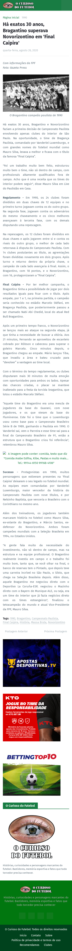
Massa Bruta (38, 622)
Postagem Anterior (16, 631)
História (25, 622)
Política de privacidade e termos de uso (36, 940)
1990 (24, 17)
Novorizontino (56, 622)
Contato (36, 935)
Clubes (48, 945)
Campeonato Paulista (45, 618)
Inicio (23, 935)
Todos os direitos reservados (49, 929)
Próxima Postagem (55, 631)
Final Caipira (10, 622)
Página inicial (11, 17)
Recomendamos (29, 945)
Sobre (48, 935)
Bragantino (23, 618)
